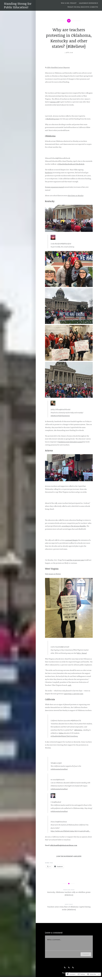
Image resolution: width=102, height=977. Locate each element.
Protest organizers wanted (54, 187)
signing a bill (54, 102)
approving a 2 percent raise (73, 694)
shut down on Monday (75, 195)
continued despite (71, 540)
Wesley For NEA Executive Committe (83, 7)
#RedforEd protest (52, 119)
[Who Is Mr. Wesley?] (65, 967)
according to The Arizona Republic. (74, 526)
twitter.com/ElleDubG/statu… (70, 831)
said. (70, 685)
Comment (86, 954)
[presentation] (53, 574)
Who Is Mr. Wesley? (68, 3)
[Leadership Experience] (69, 967)
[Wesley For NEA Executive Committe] (73, 967)
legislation (48, 172)
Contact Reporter (63, 67)
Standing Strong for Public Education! (17, 5)
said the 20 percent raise (75, 560)
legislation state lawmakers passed (70, 442)
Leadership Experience (88, 3)
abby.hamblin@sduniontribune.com (63, 845)
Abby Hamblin (52, 67)
